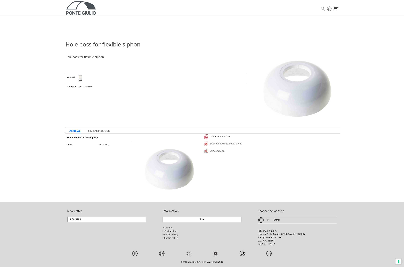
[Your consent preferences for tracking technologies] (398, 261)
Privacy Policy (171, 234)
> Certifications (170, 231)
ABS (81, 86)
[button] (202, 219)
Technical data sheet (220, 136)
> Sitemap (168, 227)
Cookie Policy (171, 237)
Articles (74, 130)
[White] (80, 76)
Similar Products (99, 130)
